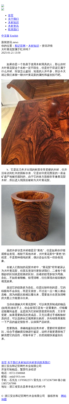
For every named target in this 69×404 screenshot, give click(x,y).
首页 (4, 362)
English (14, 35)
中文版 (5, 35)
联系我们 (45, 362)
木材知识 (33, 45)
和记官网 (20, 45)
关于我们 (12, 362)
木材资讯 (34, 362)
